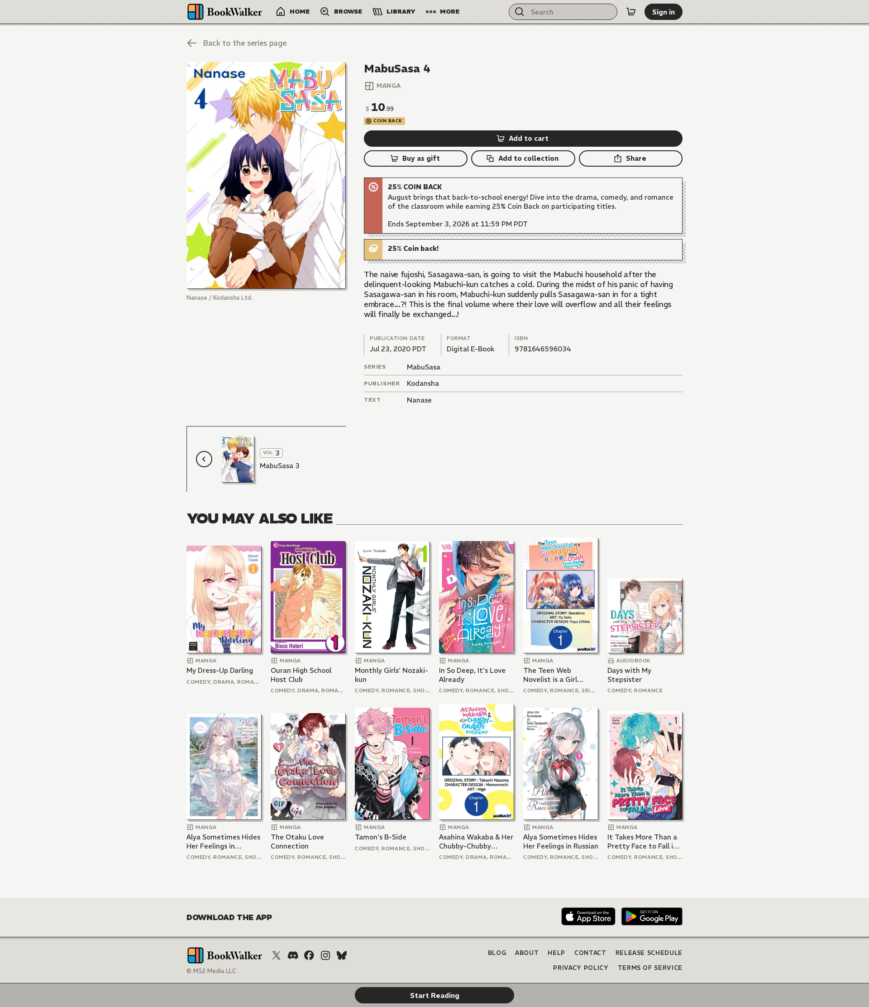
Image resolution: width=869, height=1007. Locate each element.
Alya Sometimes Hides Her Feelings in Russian (560, 841)
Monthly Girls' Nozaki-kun (391, 675)
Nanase (419, 400)
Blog (497, 953)
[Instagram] (325, 955)
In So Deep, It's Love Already (472, 675)
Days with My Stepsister (629, 675)
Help (556, 953)
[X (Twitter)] (276, 955)
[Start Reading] (266, 175)
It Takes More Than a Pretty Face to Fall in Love (642, 841)
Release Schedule (649, 953)
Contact (590, 953)
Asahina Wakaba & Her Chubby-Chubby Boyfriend (476, 841)
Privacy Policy (580, 968)
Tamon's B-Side (380, 837)
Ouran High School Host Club (301, 675)
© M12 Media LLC (211, 971)
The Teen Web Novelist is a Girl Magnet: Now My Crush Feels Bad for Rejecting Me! (555, 675)
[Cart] (631, 12)
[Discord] (292, 955)
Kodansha (423, 383)
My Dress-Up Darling (219, 670)
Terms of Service (650, 968)
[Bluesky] (341, 955)
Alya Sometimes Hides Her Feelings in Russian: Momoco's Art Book (223, 841)
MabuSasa (423, 367)
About (527, 953)
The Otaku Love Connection (297, 841)
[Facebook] (309, 955)
